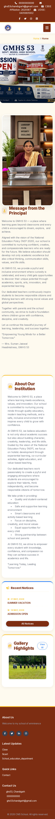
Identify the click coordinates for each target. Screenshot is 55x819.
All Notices (27, 623)
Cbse (5, 749)
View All (42, 646)
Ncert (5, 754)
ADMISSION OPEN (17, 613)
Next (48, 73)
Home (36, 38)
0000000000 (26, 3)
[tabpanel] (27, 74)
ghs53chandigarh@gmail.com (21, 800)
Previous (6, 73)
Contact (6, 775)
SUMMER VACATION (19, 602)
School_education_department (17, 758)
